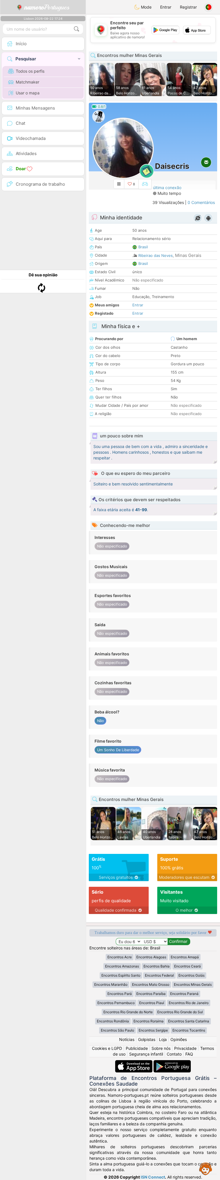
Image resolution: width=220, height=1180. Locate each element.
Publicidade (137, 1048)
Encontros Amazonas (122, 966)
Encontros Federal (159, 975)
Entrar (165, 7)
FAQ (189, 1054)
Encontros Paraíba (151, 993)
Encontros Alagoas (151, 957)
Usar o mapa (28, 92)
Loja (163, 1039)
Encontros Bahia (157, 966)
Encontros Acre (119, 957)
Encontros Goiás (191, 975)
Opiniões (178, 1039)
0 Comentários (201, 202)
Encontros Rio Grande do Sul (180, 1012)
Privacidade (185, 1048)
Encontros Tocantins (188, 1030)
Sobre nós (161, 1048)
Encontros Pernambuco (116, 1003)
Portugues (46, 7)
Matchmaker (27, 82)
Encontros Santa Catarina (188, 1021)
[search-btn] (76, 29)
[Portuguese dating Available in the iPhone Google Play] (172, 1062)
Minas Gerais (188, 255)
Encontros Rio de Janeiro (189, 1003)
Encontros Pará (119, 993)
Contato (174, 1054)
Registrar (188, 7)
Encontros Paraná (184, 993)
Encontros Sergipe (153, 1030)
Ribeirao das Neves (155, 255)
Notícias (126, 1039)
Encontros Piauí (151, 1003)
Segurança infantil (146, 1054)
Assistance (205, 1168)
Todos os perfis (30, 71)
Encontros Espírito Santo (120, 975)
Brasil (143, 247)
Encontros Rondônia (113, 1021)
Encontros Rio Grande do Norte (128, 1012)
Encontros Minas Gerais (193, 984)
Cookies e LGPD (107, 1048)
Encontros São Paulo (117, 1030)
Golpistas (146, 1039)
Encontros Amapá (185, 957)
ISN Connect (153, 1177)
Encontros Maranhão (110, 984)
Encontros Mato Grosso (150, 984)
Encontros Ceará (187, 966)
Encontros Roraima (148, 1021)
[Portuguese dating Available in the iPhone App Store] (134, 1062)
